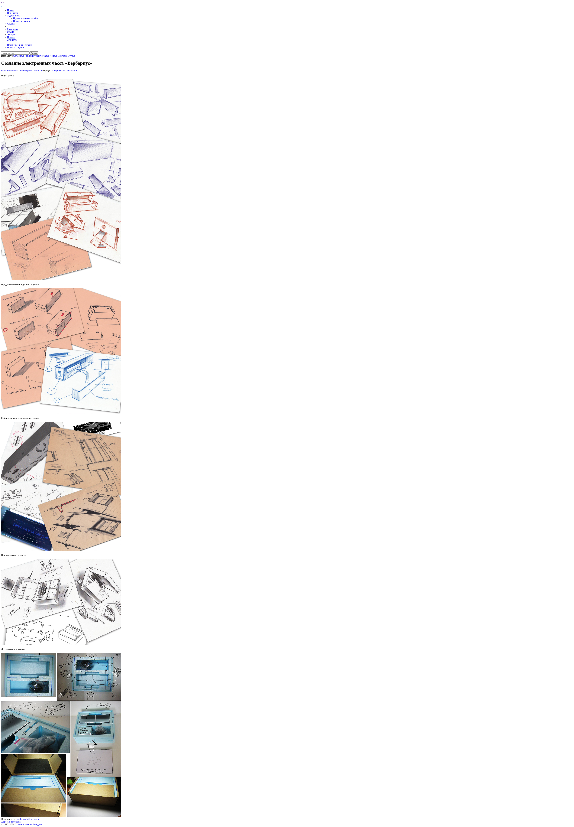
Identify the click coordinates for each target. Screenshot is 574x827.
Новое (10, 10)
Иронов (11, 37)
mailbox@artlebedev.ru (28, 819)
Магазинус (12, 29)
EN (2, 2)
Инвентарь (12, 13)
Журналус (12, 40)
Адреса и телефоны (11, 821)
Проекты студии (21, 21)
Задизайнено (13, 15)
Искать (34, 53)
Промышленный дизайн (25, 18)
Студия (10, 23)
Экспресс (12, 34)
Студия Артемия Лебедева (28, 824)
